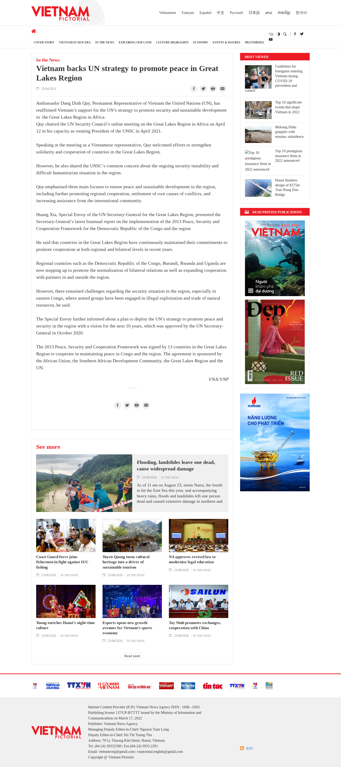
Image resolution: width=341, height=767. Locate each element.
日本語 (254, 12)
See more (48, 447)
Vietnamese (167, 12)
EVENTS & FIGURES (226, 42)
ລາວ (268, 12)
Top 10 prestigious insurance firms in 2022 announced (288, 156)
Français (188, 12)
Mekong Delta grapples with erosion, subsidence (289, 132)
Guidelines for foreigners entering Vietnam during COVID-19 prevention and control (273, 78)
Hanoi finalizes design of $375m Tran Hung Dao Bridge (287, 187)
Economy (200, 42)
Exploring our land (135, 42)
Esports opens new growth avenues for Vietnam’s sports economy (127, 628)
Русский (236, 12)
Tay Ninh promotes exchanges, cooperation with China (195, 625)
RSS (249, 748)
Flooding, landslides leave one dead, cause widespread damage (176, 465)
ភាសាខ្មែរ (284, 12)
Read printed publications (277, 212)
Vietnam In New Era (75, 42)
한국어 (301, 12)
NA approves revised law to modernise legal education (192, 559)
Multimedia (254, 42)
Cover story (44, 42)
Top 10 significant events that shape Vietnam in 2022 (288, 107)
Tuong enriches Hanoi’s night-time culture (65, 625)
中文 (220, 12)
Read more (132, 656)
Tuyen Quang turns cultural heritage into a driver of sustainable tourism (126, 562)
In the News (104, 42)
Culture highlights (172, 42)
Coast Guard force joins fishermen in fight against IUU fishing (62, 562)
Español (205, 12)
